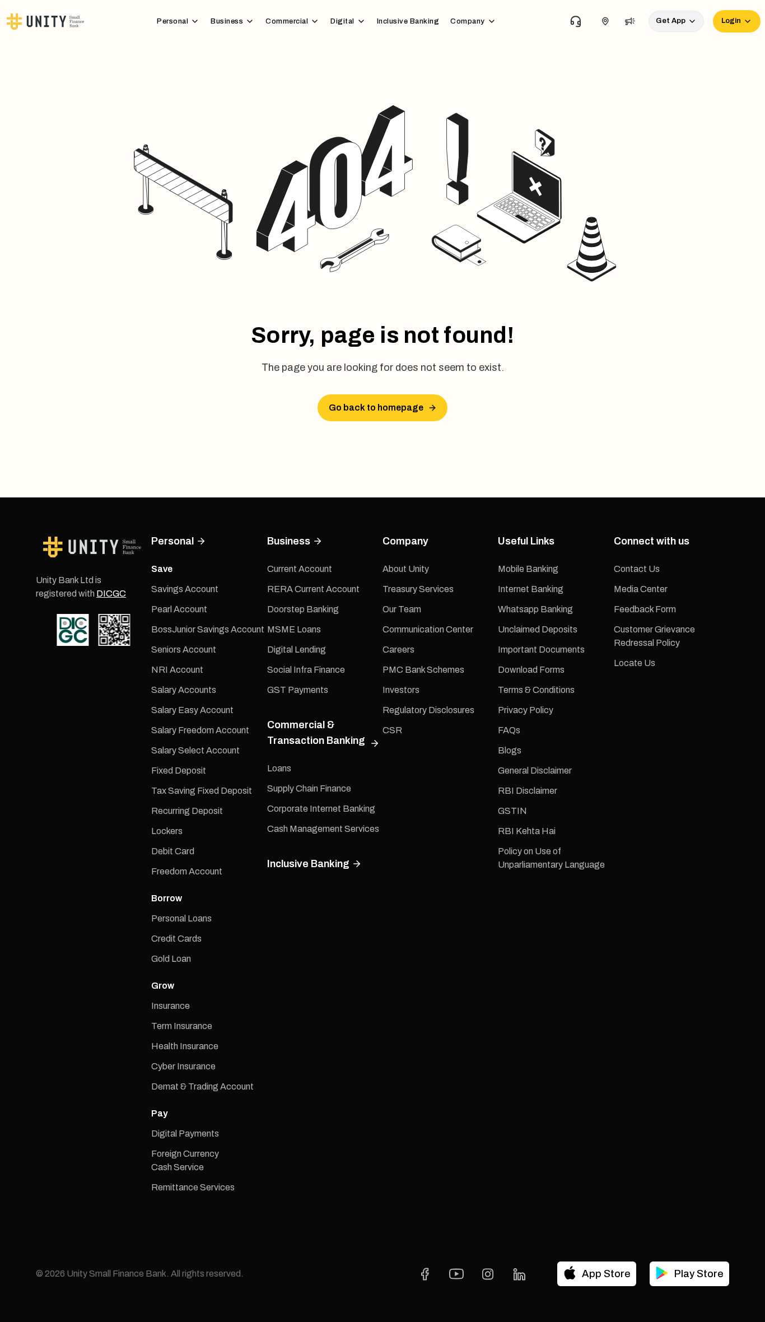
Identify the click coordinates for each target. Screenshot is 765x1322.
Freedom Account (186, 871)
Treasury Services (418, 589)
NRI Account (177, 669)
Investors (400, 690)
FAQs (509, 730)
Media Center (641, 589)
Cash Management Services (323, 829)
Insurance (170, 1006)
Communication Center (427, 629)
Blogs (509, 750)
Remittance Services (193, 1187)
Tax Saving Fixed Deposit (201, 790)
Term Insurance (181, 1026)
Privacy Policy (525, 710)
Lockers (167, 831)
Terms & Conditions (536, 690)
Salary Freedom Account (200, 730)
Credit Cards (176, 938)
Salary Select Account (195, 750)
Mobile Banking (528, 569)
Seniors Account (183, 649)
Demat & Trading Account (202, 1086)
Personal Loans (181, 918)
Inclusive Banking (408, 21)
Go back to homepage (376, 407)
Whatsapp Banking (535, 609)
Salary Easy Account (192, 710)
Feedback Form (645, 609)
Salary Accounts (183, 690)
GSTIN (512, 811)
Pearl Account (179, 609)
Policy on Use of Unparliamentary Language (551, 857)
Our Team (401, 609)
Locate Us (634, 663)
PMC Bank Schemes (423, 669)
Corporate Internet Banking (321, 808)
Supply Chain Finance (309, 788)
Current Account (299, 569)
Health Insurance (184, 1046)
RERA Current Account (313, 589)
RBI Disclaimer (527, 790)
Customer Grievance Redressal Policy (654, 636)
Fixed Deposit (178, 770)
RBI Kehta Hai (527, 831)
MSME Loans (294, 629)
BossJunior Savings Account (207, 629)
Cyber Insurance (183, 1066)
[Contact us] (576, 21)
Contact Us (637, 569)
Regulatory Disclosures (428, 710)
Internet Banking (530, 589)
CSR (392, 730)
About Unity (405, 569)
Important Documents (541, 649)
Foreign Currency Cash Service (185, 1160)
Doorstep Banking (303, 609)
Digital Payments (185, 1133)
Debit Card (172, 851)
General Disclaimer (535, 770)
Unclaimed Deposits (537, 629)
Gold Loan (171, 958)
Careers (398, 649)
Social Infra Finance (306, 669)
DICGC (111, 593)
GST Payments (297, 690)
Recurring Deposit (187, 811)
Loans (279, 768)
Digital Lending (296, 649)
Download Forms (531, 669)
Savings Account (184, 589)
